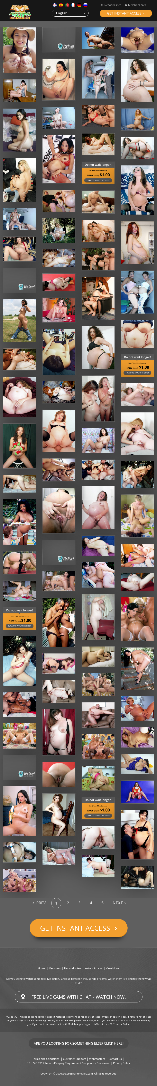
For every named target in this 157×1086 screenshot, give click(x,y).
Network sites (112, 5)
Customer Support (74, 1059)
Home (41, 968)
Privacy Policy (121, 1063)
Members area (137, 5)
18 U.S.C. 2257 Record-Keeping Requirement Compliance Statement (68, 1063)
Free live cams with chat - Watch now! (78, 997)
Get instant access (124, 13)
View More (112, 968)
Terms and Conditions (45, 1059)
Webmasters (97, 1059)
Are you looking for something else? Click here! (78, 1043)
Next (118, 903)
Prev (40, 903)
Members (55, 968)
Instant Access (93, 968)
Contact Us (115, 1059)
